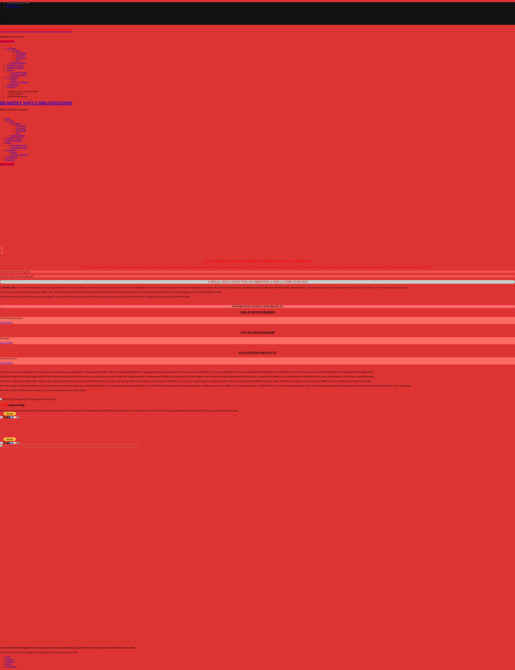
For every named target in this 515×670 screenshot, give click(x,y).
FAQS (8, 664)
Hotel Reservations (19, 75)
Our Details (16, 51)
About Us (9, 659)
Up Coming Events (19, 72)
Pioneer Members (18, 63)
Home (9, 46)
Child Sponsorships (15, 68)
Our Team (11, 48)
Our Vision (20, 55)
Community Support (15, 65)
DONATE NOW (7, 41)
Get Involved (12, 77)
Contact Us (11, 87)
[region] (257, 211)
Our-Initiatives (13, 84)
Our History (21, 58)
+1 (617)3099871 (12, 5)
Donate (14, 80)
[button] (257, 248)
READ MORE (6, 323)
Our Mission (21, 53)
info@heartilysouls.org (14, 7)
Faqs (18, 60)
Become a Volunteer (19, 82)
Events (10, 70)
